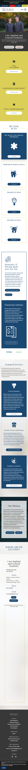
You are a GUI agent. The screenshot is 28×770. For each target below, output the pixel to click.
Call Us (13, 597)
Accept (4, 767)
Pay (19, 5)
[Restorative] (14, 229)
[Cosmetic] (14, 201)
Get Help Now (14, 113)
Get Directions (14, 600)
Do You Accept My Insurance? (12, 290)
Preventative (14, 184)
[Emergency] (14, 146)
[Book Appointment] (14, 61)
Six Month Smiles (14, 726)
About (14, 733)
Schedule (25, 5)
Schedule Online (14, 740)
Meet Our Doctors (9, 47)
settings (10, 765)
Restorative (14, 239)
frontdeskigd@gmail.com (12, 593)
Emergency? (12, 5)
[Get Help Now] (14, 104)
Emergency (14, 156)
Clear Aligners (14, 727)
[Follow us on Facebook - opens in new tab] (12, 756)
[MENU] (25, 9)
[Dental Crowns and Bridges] (14, 425)
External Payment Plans (11, 342)
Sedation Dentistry (14, 92)
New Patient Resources (14, 738)
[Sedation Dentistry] (14, 83)
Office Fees (8, 294)
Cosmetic (14, 211)
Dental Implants (14, 414)
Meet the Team (10, 532)
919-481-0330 (9, 588)
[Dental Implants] (14, 386)
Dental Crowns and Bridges (14, 449)
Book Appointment (14, 71)
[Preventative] (14, 173)
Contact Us (18, 532)
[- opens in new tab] (9, 352)
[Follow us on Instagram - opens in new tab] (15, 756)
